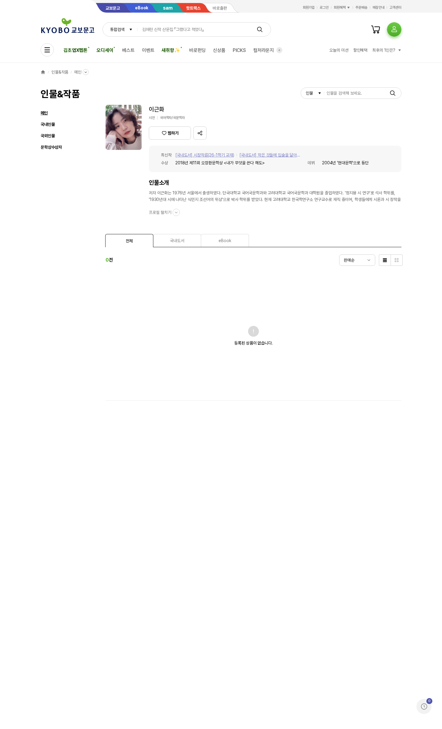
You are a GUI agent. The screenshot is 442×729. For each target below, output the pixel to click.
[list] (385, 260)
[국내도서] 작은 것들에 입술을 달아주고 (269, 155)
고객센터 (395, 7)
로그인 (324, 7)
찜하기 (173, 133)
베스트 (128, 50)
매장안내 (379, 7)
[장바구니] (375, 29)
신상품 (219, 50)
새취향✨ (170, 50)
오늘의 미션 (338, 50)
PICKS (239, 50)
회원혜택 (340, 7)
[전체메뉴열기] (47, 49)
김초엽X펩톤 (75, 50)
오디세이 (105, 50)
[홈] (43, 72)
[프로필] (394, 29)
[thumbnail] (397, 260)
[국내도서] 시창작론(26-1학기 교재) (204, 155)
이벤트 (148, 50)
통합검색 (117, 29)
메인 (77, 72)
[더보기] (279, 50)
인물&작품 (59, 72)
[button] (200, 133)
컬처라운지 (263, 50)
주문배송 (361, 7)
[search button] (259, 29)
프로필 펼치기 (160, 212)
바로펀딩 (197, 50)
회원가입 (309, 7)
